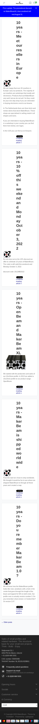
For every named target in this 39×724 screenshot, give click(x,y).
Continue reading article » (19, 141)
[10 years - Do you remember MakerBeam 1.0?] (19, 581)
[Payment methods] (4, 721)
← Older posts (7, 622)
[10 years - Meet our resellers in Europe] (19, 83)
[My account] (30, 3)
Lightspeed (29, 717)
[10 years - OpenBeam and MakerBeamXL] (19, 364)
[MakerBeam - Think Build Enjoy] (19, 2)
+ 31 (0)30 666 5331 (9, 655)
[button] (5, 3)
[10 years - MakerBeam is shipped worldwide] (19, 473)
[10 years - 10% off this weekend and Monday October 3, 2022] (19, 254)
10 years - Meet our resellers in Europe (19, 49)
